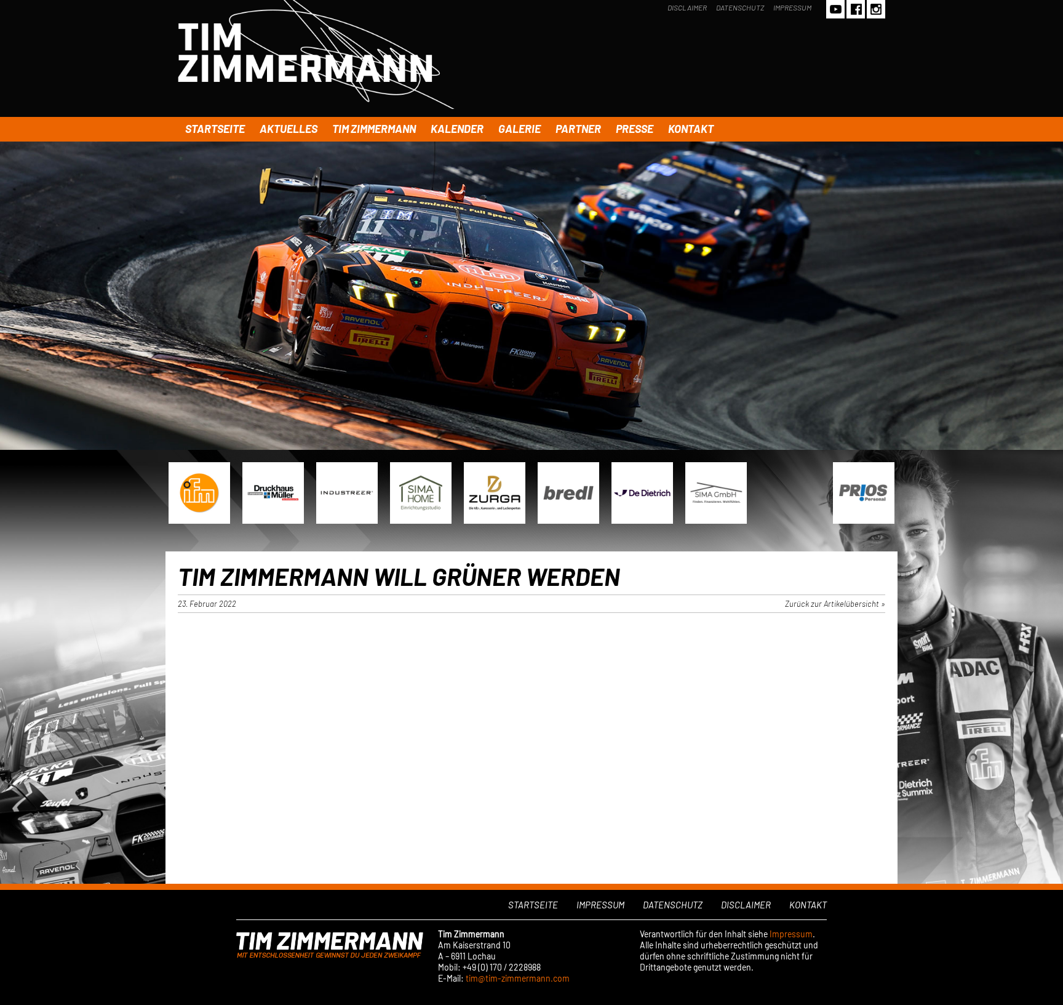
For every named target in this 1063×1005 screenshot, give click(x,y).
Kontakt (691, 128)
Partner (578, 128)
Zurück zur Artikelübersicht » (835, 604)
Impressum (792, 7)
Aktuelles (288, 128)
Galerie (519, 128)
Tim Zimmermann (374, 128)
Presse (634, 128)
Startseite (215, 128)
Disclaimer (687, 7)
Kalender (457, 128)
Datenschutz (740, 7)
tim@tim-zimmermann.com (518, 978)
